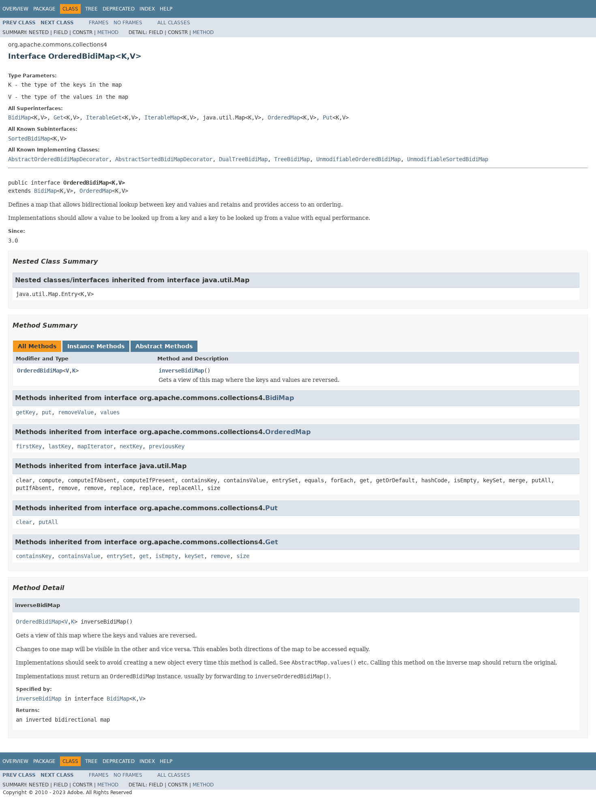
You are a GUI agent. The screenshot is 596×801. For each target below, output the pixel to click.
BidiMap (19, 117)
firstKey (29, 446)
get (144, 556)
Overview (15, 9)
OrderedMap (284, 117)
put (46, 412)
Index (147, 9)
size (242, 556)
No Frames (128, 23)
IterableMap (162, 117)
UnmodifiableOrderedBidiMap (358, 159)
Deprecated (119, 9)
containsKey (33, 556)
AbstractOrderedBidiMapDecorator (58, 159)
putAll (48, 522)
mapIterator (95, 446)
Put (327, 117)
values (110, 412)
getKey (25, 412)
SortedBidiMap (29, 138)
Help (166, 9)
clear (24, 522)
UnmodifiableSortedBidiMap (447, 159)
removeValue (76, 412)
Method (107, 32)
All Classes (173, 23)
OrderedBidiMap (39, 370)
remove (220, 556)
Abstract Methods (164, 346)
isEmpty (166, 556)
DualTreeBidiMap (243, 159)
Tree (91, 9)
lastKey (59, 446)
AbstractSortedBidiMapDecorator (163, 159)
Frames (99, 23)
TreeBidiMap (292, 159)
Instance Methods (95, 346)
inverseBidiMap (181, 370)
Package (44, 9)
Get (58, 117)
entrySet (120, 556)
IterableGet (104, 117)
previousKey (166, 446)
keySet (194, 556)
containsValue (79, 556)
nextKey (131, 446)
